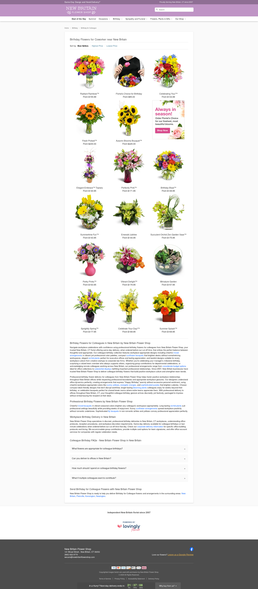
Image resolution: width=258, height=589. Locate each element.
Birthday (75, 28)
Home (66, 28)
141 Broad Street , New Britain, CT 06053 (82, 551)
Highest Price (97, 45)
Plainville (80, 496)
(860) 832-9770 (71, 554)
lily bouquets (113, 411)
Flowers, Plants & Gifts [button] (160, 18)
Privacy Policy (119, 578)
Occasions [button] (103, 18)
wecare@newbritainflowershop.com (79, 557)
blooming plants (140, 387)
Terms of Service (105, 578)
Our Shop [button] (179, 18)
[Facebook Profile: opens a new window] (192, 549)
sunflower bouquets (135, 355)
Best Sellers (83, 45)
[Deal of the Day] (168, 119)
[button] (251, 577)
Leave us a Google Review (181, 554)
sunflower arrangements (146, 408)
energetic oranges (128, 384)
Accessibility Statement (136, 578)
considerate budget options (174, 366)
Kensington (90, 496)
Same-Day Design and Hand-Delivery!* (82, 2)
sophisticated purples (150, 384)
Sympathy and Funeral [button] (136, 18)
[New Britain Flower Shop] (83, 10)
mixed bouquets (85, 405)
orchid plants (94, 358)
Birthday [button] (117, 18)
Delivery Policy (153, 578)
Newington (100, 496)
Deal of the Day (79, 18)
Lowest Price (111, 45)
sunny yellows (113, 384)
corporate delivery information (150, 426)
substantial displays (103, 368)
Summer (92, 18)
